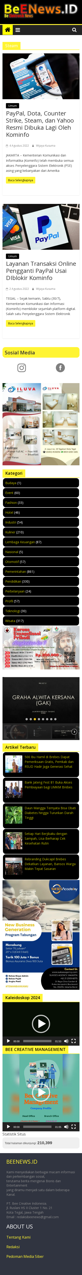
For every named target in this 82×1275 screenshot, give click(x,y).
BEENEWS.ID (21, 1161)
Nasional (11, 552)
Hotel (9, 512)
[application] (41, 1024)
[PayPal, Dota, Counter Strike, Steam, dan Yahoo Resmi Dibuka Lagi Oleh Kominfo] (41, 76)
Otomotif (12, 561)
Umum (12, 106)
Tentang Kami (18, 1237)
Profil (9, 601)
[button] (41, 700)
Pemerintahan (15, 571)
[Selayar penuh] (73, 1041)
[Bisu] (66, 1041)
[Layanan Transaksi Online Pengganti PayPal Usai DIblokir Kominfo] (41, 227)
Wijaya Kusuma (45, 146)
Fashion (11, 502)
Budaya (10, 483)
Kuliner (10, 532)
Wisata (10, 621)
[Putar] (8, 1041)
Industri (10, 522)
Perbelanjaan (15, 591)
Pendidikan (13, 581)
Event (9, 493)
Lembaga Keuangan (20, 542)
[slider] (37, 1041)
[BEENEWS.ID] (8, 30)
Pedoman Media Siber (25, 1256)
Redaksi (13, 1246)
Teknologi (12, 611)
